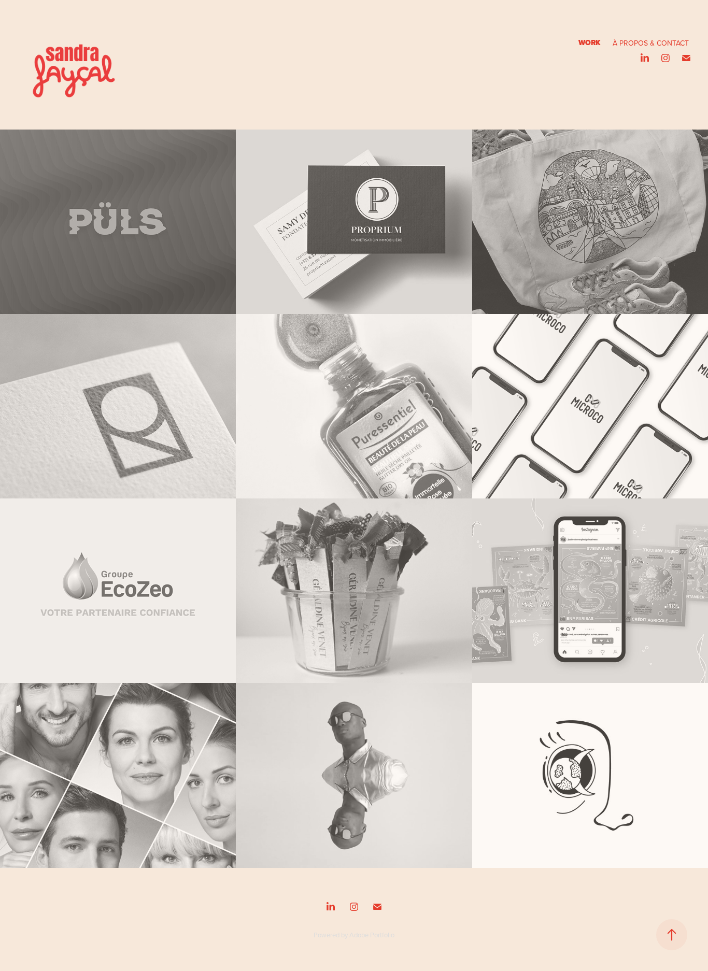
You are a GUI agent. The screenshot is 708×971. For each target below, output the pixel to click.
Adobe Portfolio (371, 934)
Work (589, 42)
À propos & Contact (651, 43)
